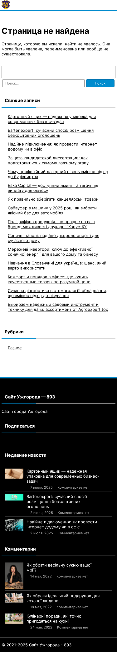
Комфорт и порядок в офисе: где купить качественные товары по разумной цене (49, 279)
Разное (15, 347)
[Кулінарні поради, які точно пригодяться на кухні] (14, 618)
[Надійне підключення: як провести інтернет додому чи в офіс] (14, 525)
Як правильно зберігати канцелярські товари (53, 199)
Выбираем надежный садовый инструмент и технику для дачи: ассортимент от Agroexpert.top (58, 307)
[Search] (107, 72)
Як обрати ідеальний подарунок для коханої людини (63, 598)
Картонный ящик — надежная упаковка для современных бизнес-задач (52, 119)
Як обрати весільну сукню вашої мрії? (59, 567)
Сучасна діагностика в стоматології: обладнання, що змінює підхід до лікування (57, 293)
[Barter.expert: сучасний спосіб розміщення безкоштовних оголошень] (14, 497)
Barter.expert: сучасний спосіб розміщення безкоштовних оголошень (51, 133)
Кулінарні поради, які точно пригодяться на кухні (54, 618)
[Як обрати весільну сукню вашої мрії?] (14, 575)
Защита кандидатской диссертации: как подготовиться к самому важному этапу (48, 160)
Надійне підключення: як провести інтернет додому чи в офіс (62, 524)
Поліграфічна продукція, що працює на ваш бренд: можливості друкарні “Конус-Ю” (51, 224)
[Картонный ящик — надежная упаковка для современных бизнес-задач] (14, 474)
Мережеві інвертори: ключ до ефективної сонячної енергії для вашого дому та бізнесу (53, 252)
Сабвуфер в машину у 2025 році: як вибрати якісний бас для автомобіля (52, 210)
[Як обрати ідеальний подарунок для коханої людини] (14, 598)
